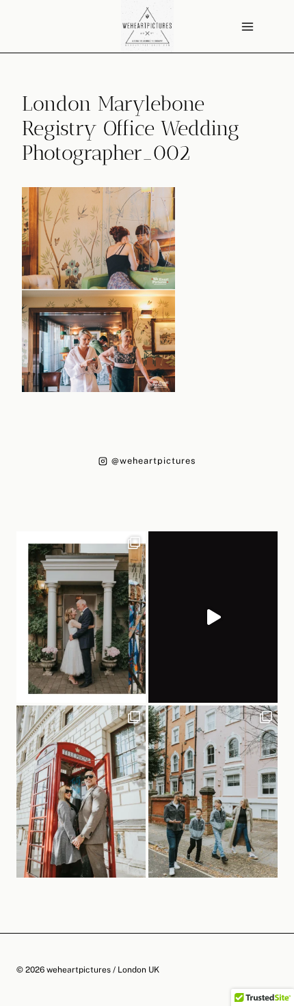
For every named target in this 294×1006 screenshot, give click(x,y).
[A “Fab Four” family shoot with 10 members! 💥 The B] (213, 791)
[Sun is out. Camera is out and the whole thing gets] (81, 791)
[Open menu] (247, 26)
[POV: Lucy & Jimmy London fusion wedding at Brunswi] (213, 617)
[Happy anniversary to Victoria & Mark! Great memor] (81, 617)
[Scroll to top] (283, 871)
